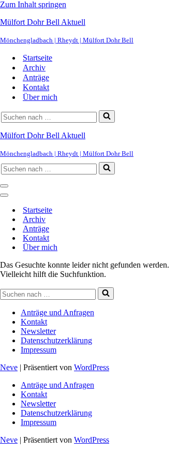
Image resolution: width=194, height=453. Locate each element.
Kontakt (36, 87)
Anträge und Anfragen (57, 312)
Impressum (38, 349)
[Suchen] (107, 116)
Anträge (36, 77)
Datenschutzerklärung (56, 340)
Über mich (40, 97)
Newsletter (38, 331)
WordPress (91, 367)
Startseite (37, 57)
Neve (9, 367)
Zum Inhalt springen (33, 4)
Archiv (34, 67)
